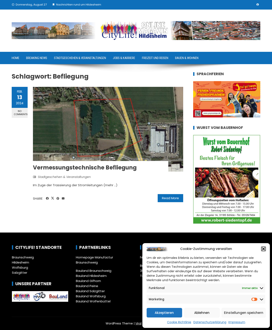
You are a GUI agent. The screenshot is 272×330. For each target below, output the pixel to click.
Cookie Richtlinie (179, 322)
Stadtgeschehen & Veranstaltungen (80, 58)
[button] (263, 249)
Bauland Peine (87, 286)
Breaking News (36, 58)
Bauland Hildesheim (91, 276)
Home (15, 58)
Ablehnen (202, 312)
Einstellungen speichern (243, 312)
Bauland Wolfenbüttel (93, 301)
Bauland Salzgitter (90, 291)
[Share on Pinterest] (58, 198)
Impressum (236, 322)
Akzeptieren (164, 312)
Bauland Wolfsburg (91, 296)
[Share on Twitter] (52, 198)
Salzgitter (19, 272)
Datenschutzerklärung (209, 322)
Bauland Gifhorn (88, 281)
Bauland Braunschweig (93, 270)
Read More (170, 198)
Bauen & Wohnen (186, 58)
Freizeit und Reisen (155, 58)
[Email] (63, 198)
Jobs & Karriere (124, 58)
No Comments (21, 112)
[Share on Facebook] (47, 198)
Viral (138, 323)
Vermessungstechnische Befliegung (85, 167)
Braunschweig (23, 257)
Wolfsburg (20, 267)
